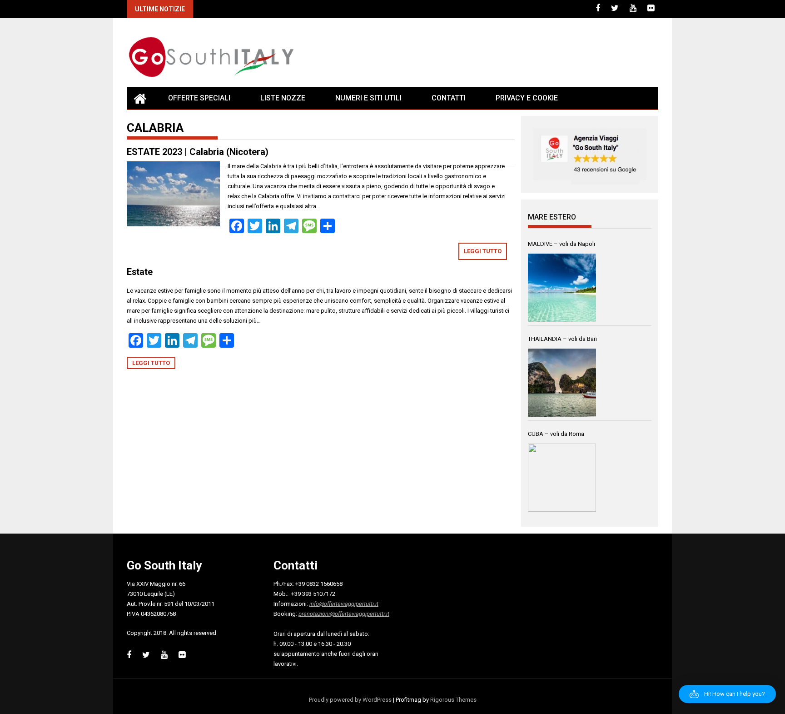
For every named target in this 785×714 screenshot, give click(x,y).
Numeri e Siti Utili (368, 98)
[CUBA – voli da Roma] (562, 478)
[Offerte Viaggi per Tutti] (140, 98)
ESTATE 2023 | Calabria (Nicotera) (197, 151)
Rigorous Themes (453, 699)
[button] (727, 694)
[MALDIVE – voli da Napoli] (562, 288)
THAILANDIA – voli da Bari (562, 338)
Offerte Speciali (199, 98)
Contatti (449, 98)
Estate (140, 272)
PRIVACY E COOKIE (527, 98)
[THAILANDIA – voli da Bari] (562, 383)
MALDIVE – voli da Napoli (561, 243)
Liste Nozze (282, 98)
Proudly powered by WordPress (350, 699)
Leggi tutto (483, 251)
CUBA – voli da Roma (556, 433)
